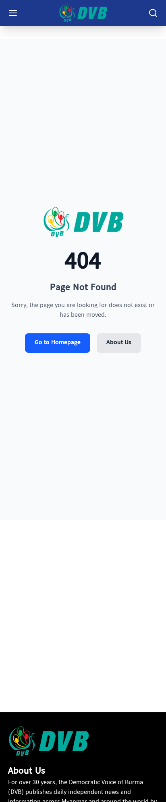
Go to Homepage (58, 342)
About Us (118, 342)
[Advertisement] (83, 622)
